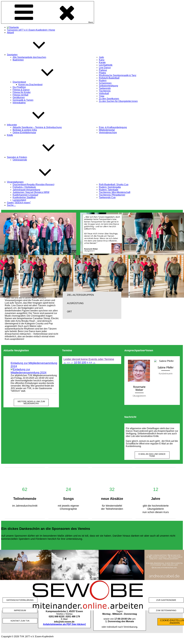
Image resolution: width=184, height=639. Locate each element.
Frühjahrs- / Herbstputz (24, 187)
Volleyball (104, 93)
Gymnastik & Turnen (23, 100)
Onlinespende (20, 160)
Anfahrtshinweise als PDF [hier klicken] (64, 624)
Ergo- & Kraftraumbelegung (113, 127)
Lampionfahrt (19, 200)
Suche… (11, 205)
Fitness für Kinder (22, 92)
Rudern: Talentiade (108, 189)
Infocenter (12, 125)
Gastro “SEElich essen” (19, 202)
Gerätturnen (19, 97)
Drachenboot (19, 82)
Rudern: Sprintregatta (110, 187)
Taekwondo (105, 88)
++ (90, 362)
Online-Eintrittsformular (24, 132)
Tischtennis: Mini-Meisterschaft (114, 192)
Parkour (103, 70)
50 (79, 362)
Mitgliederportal (107, 130)
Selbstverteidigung (108, 85)
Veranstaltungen (15, 182)
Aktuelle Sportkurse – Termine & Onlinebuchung (37, 127)
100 (84, 362)
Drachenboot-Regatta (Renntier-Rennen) (33, 184)
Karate (102, 62)
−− (68, 362)
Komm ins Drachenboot (30, 84)
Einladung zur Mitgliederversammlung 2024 (34, 365)
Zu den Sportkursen (109, 98)
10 (75, 362)
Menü (90, 22)
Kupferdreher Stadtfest (24, 197)
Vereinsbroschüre (108, 132)
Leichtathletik (105, 65)
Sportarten (12, 54)
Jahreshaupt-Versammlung (26, 189)
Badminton (18, 60)
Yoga (101, 96)
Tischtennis (105, 91)
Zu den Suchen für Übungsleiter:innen (118, 101)
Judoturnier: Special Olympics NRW (31, 192)
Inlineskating (19, 102)
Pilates (102, 73)
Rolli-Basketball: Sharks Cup (113, 184)
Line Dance (105, 67)
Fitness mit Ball (20, 95)
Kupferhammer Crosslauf (25, 195)
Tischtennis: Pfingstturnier (112, 195)
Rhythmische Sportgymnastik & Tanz (117, 75)
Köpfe (10, 135)
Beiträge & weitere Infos (25, 130)
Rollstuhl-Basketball (109, 78)
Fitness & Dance (21, 89)
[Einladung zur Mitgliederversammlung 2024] (34, 371)
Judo (101, 57)
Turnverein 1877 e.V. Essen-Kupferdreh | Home (31, 30)
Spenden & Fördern (17, 157)
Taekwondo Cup (107, 197)
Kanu (101, 60)
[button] (92, 295)
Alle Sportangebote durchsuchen (29, 57)
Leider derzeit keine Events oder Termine (89, 359)
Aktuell (10, 32)
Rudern (103, 80)
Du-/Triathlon (19, 87)
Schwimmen (105, 83)
